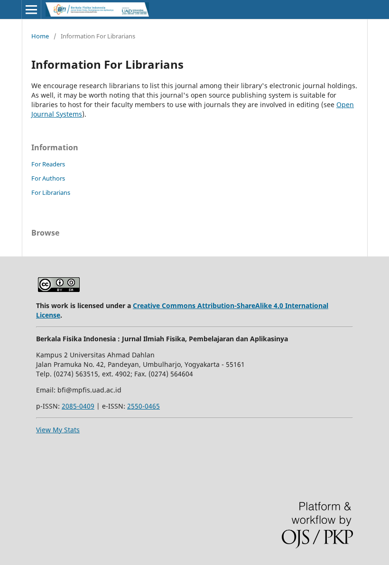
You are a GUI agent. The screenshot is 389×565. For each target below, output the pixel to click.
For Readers (48, 164)
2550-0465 (143, 405)
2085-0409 (78, 405)
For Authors (48, 178)
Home (40, 36)
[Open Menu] (31, 9)
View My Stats (58, 429)
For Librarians (50, 192)
